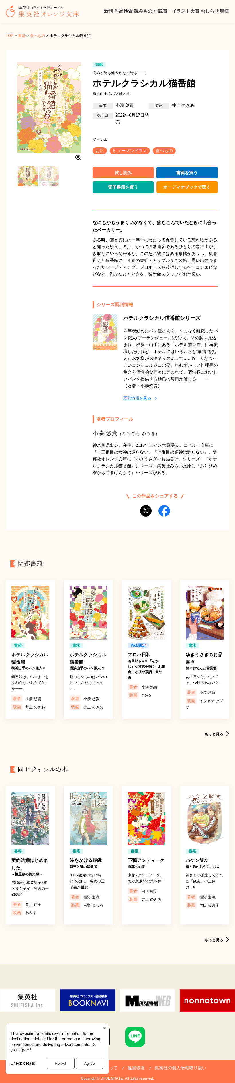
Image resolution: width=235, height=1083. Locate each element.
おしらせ (210, 11)
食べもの (37, 36)
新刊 (108, 11)
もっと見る (214, 734)
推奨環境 (136, 1067)
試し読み (123, 172)
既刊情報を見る (137, 398)
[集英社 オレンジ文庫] (44, 14)
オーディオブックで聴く (187, 187)
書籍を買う (187, 172)
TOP (9, 36)
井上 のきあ (183, 105)
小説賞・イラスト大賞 (176, 11)
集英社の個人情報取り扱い (180, 1067)
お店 (99, 150)
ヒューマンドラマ (130, 150)
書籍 (22, 36)
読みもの (143, 11)
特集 (224, 11)
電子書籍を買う (123, 187)
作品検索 (123, 11)
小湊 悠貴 (124, 105)
